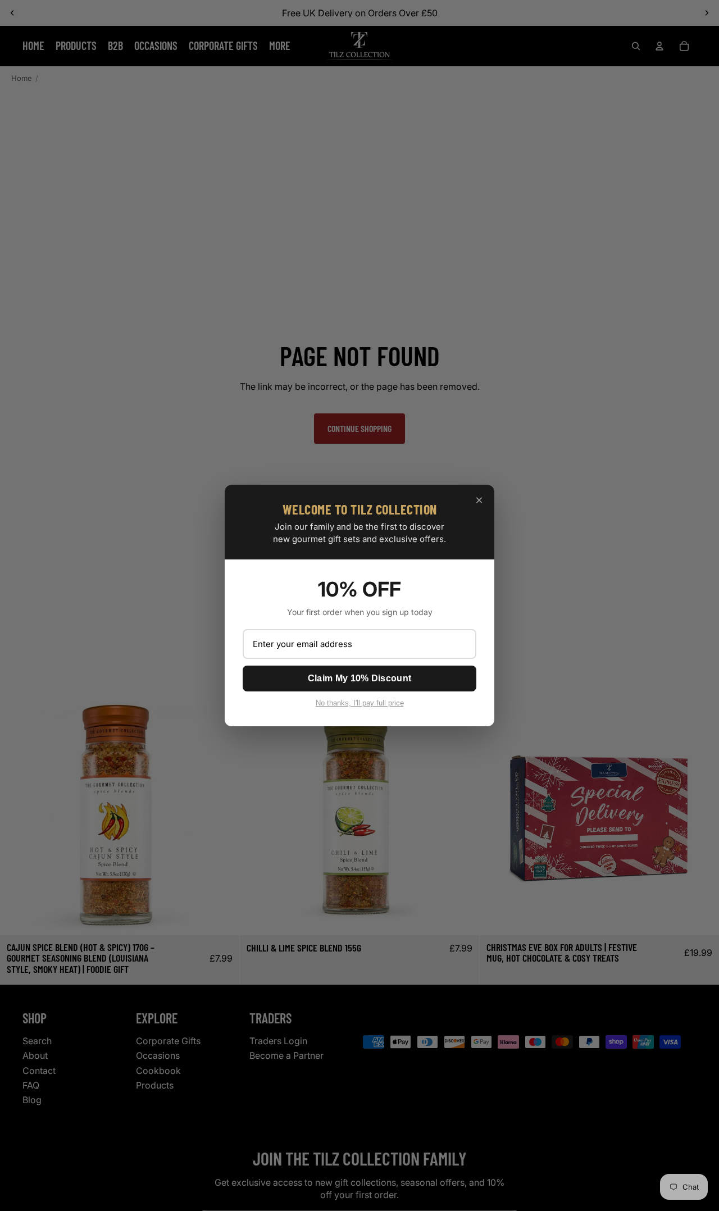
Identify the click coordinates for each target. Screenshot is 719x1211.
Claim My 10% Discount (359, 678)
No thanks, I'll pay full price (360, 703)
